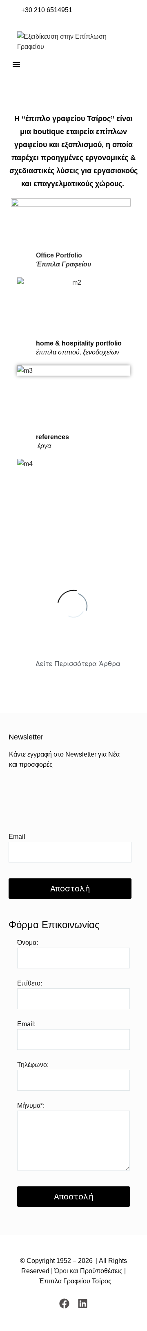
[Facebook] (64, 1303)
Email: (26, 1024)
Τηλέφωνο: (33, 1064)
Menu (16, 64)
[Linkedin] (83, 1303)
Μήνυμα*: (31, 1105)
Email (17, 836)
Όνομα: (27, 942)
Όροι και (66, 1270)
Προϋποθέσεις (100, 1270)
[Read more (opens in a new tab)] (41, 10)
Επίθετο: (29, 983)
